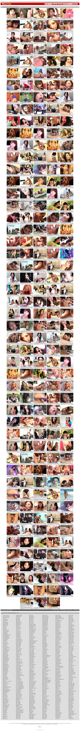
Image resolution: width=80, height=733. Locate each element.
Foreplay (30, 662)
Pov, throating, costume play (67, 126)
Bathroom (4, 671)
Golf (30, 689)
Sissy (56, 705)
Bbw (50, 175)
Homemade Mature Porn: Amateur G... (13, 246)
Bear (4, 676)
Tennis (70, 651)
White (50, 79)
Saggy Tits (57, 686)
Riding (56, 681)
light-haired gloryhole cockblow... (27, 282)
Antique (4, 640)
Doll (16, 705)
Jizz (43, 638)
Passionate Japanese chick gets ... (13, 30)
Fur (29, 669)
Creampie (62, 55)
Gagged (30, 670)
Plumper (56, 647)
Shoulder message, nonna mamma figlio (26, 54)
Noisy (43, 709)
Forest (30, 663)
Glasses (62, 19)
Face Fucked (31, 630)
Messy (43, 687)
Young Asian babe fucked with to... (67, 535)
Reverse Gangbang (58, 679)
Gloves (30, 687)
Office (43, 717)
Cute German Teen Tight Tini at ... (27, 210)
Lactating (43, 648)
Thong (70, 654)
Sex (50, 127)
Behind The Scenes (6, 681)
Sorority (70, 618)
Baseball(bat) (5, 667)
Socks (56, 718)
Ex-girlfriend (31, 625)
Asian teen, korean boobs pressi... (13, 475)
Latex (43, 650)
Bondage (4, 706)
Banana (4, 663)
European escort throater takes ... (40, 222)
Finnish (30, 647)
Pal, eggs (42, 54)
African (4, 626)
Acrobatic (4, 622)
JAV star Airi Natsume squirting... (53, 126)
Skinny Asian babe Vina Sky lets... (13, 234)
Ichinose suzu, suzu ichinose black (40, 511)
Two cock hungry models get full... (40, 138)
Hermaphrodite (31, 706)
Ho (29, 712)
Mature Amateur (45, 680)
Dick (37, 127)
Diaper (17, 700)
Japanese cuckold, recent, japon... (54, 138)
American (11, 596)
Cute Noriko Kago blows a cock (40, 90)
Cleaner (17, 650)
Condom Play (18, 663)
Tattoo (70, 647)
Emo (30, 619)
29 (58, 610)
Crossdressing (18, 674)
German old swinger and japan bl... (67, 379)
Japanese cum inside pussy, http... (13, 367)
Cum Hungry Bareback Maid (14, 511)
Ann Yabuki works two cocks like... (54, 90)
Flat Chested (31, 653)
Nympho (43, 715)
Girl (10, 175)
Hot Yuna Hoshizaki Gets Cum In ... (40, 306)
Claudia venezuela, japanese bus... (40, 499)
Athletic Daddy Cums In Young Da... (40, 523)
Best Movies (63, 610)
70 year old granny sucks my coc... (27, 331)
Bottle (4, 711)
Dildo (35, 596)
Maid (43, 672)
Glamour (30, 684)
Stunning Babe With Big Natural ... (40, 415)
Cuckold (17, 678)
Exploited (30, 629)
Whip (69, 704)
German (30, 678)
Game (30, 672)
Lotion (43, 669)
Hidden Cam (31, 707)
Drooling (17, 715)
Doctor (17, 703)
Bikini (61, 31)
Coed (17, 657)
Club (17, 656)
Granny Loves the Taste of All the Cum (13, 403)
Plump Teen (57, 646)
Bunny (17, 617)
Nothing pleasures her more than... (27, 78)
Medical (43, 683)
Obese (43, 716)
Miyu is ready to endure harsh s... (54, 42)
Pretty (56, 658)
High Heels (31, 708)
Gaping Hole (31, 674)
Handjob (30, 701)
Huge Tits (44, 619)
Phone (56, 640)
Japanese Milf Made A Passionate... (53, 114)
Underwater (71, 683)
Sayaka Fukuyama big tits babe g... (13, 54)
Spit (69, 623)
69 (3, 621)
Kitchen (43, 644)
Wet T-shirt (70, 702)
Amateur (35, 31)
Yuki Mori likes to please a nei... (40, 126)
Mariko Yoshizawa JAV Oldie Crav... (40, 186)
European (9, 67)
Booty (4, 709)
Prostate (56, 660)
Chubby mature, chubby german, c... (54, 439)
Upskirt (70, 689)
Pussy (8, 55)
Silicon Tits (57, 704)
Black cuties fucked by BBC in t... (67, 78)
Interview (43, 630)
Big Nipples (5, 691)
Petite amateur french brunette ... (67, 451)
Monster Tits (44, 700)
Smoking (56, 714)
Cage (17, 626)
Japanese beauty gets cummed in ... (54, 30)
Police (56, 649)
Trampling (70, 670)
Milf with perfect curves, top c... (40, 66)
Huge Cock (44, 617)
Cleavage (17, 651)
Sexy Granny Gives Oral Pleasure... (27, 415)
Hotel (30, 718)
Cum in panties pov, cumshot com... (40, 367)
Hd (29, 704)
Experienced (31, 628)
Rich (56, 680)
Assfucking (5, 650)
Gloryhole (30, 686)
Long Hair (44, 666)
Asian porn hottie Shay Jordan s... (13, 415)
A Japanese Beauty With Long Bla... (27, 451)
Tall (69, 644)
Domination (18, 706)
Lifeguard (44, 660)
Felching (30, 639)
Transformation (71, 672)
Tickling (70, 657)
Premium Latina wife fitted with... (67, 150)
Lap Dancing (44, 649)
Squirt (23, 404)
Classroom (18, 648)
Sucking (24, 91)
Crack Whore (18, 670)
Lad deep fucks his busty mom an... (13, 90)
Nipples (62, 67)
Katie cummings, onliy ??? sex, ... (67, 222)
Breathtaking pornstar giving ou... (13, 547)
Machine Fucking (45, 670)
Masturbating (65, 175)
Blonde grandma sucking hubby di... (27, 246)
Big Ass (24, 500)
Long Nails (44, 668)
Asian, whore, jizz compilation (14, 391)
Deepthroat (35, 79)
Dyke (30, 615)
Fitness (30, 651)
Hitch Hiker (31, 711)
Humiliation (44, 621)
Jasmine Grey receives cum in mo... (67, 427)
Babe (9, 416)
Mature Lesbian (45, 681)
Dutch (17, 717)
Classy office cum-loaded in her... (67, 559)
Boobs (35, 175)
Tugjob (70, 678)
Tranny (70, 671)
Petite (34, 404)
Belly (4, 682)
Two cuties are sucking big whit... (67, 138)
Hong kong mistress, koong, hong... (67, 282)
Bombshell (4, 705)
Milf (20, 55)
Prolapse (56, 659)
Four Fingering (31, 664)
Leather (43, 652)
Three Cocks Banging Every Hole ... (53, 391)
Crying (17, 676)
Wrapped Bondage (72, 713)
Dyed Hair (17, 718)
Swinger (70, 641)
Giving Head (31, 683)
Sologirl (70, 617)
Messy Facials (44, 688)
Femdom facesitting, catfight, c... (13, 487)
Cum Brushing (18, 681)
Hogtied (30, 713)
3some (36, 19)
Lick (10, 127)
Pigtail (56, 643)
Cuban (17, 677)
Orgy (9, 404)
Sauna (56, 690)
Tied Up (70, 658)
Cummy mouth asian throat (27, 162)
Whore (70, 706)
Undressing (70, 685)
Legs (43, 653)
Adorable (4, 623)
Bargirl (4, 666)
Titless (70, 663)
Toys (69, 668)
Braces (4, 714)
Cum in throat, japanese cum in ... (54, 222)
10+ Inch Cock (5, 615)
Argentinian (5, 643)
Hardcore (8, 43)
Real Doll (57, 673)
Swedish (70, 639)
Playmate (57, 645)
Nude (43, 710)
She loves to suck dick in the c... (27, 258)
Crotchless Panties (19, 675)
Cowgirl (62, 43)
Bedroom (4, 679)
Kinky (43, 642)
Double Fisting (18, 710)
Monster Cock (44, 699)
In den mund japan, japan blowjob (27, 18)
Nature (43, 705)
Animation (4, 638)
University (70, 687)
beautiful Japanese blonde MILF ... (40, 427)
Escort (30, 622)
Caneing (17, 628)
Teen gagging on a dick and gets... (27, 114)
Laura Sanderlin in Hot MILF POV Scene (26, 126)
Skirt (56, 708)
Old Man (56, 616)
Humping (43, 622)
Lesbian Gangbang (45, 655)
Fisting (30, 650)
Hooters (30, 716)
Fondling (30, 658)
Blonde (4, 700)
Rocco (56, 683)
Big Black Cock (65, 596)
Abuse (39, 726)
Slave (56, 709)
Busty (9, 524)
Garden (30, 675)
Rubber (56, 684)
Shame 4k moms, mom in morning (27, 90)
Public (8, 404)
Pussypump (57, 669)
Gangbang (37, 560)
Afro (3, 627)
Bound (4, 712)
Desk (17, 699)
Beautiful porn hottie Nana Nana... (53, 102)
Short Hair (57, 700)
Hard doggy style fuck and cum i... (53, 306)
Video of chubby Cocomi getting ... (40, 114)
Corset (37, 476)
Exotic (8, 19)
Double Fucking (18, 711)
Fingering (51, 19)
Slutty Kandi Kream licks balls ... (67, 415)
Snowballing (57, 716)
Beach (4, 674)
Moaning (62, 596)
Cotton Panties (18, 665)
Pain (56, 629)
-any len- (46, 3)
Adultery (4, 624)
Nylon (43, 714)
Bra (3, 713)
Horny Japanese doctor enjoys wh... (53, 559)
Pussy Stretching (58, 666)
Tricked (70, 676)
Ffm (29, 644)
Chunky (17, 644)
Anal (22, 31)
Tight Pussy (70, 660)
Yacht (69, 717)
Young (70, 718)
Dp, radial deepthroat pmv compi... (67, 355)
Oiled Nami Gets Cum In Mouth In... (53, 18)
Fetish (64, 19)
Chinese (17, 641)
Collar (17, 658)
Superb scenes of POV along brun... (54, 54)
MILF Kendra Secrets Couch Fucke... (13, 126)
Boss (4, 710)
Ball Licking (5, 660)
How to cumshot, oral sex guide (27, 583)
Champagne (18, 638)
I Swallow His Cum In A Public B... (67, 102)
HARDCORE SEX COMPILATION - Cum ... (66, 571)
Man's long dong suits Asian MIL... (13, 535)
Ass (34, 55)
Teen (69, 650)
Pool (56, 653)
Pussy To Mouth (58, 667)
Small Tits (57, 713)
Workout (70, 711)
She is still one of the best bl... (27, 547)
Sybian (70, 643)
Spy (69, 627)
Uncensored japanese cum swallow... (13, 427)
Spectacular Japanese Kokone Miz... (53, 535)
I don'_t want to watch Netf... (27, 559)
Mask (43, 676)
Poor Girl (56, 654)
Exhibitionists (31, 626)
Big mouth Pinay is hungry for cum (53, 571)
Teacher (70, 648)
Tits (20, 31)
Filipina (30, 645)
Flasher (30, 652)
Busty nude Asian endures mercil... (40, 30)
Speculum (70, 621)
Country (17, 667)
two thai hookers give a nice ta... (67, 487)
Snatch (56, 715)
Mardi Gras (44, 674)
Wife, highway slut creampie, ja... (27, 523)
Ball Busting (5, 658)
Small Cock (57, 712)
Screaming (57, 691)
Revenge (57, 678)
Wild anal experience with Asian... (53, 210)
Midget (43, 690)
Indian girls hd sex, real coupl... (27, 499)
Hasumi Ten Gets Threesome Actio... (54, 162)
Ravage (35, 560)
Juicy (43, 640)
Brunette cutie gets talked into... (67, 114)
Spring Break (71, 626)
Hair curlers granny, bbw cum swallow (27, 427)
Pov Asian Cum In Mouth (54, 451)
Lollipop (43, 665)
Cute (36, 91)
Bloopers (4, 701)
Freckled (30, 665)
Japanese (10, 19)
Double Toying (18, 712)
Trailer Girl (70, 669)
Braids (4, 715)
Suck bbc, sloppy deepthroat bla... (13, 174)
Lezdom (43, 657)
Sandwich (57, 688)
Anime (63, 31)
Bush (48, 548)
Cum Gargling (18, 684)
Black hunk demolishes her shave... (27, 595)
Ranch (56, 670)
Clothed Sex (18, 654)
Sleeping (56, 710)
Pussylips (57, 668)
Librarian (43, 658)
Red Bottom (57, 675)
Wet (69, 701)
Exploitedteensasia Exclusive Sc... (54, 487)
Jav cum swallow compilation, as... (54, 379)
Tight (69, 659)
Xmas (69, 716)
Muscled (43, 703)
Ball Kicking (5, 659)
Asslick (4, 652)
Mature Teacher (45, 682)
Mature (21, 91)
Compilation (65, 55)
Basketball (4, 669)
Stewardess (71, 629)
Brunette (63, 139)
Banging (4, 664)
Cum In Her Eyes (19, 685)
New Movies (69, 610)
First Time (31, 648)
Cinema (17, 646)
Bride (4, 717)
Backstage (4, 657)
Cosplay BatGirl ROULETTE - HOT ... (13, 318)
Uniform (65, 512)
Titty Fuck (70, 665)
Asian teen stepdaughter (68, 198)
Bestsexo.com (6, 4)
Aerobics (4, 625)
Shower (21, 452)
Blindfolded (5, 699)
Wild (47, 211)
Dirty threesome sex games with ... (27, 391)
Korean (43, 646)
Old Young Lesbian (58, 618)
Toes (69, 666)
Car (16, 630)
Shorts (56, 701)
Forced (30, 661)
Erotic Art (30, 621)
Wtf (69, 715)
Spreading (70, 625)
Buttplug (17, 624)
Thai (61, 488)
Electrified (30, 618)
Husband (43, 624)
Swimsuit (70, 640)
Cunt (17, 690)
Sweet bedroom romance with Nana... (67, 174)
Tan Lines (70, 645)
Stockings (9, 488)
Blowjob (4, 702)
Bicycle (4, 685)
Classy (17, 649)
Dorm (17, 708)
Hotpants (43, 615)
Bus (34, 500)
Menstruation (44, 686)
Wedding (70, 700)
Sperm (70, 622)
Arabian (4, 642)
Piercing (56, 642)
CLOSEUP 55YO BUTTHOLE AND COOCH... (53, 78)
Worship (70, 712)
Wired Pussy (71, 710)
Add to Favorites (7, 610)
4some (4, 620)
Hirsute (30, 710)
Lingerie (50, 512)
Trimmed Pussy (71, 677)
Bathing (4, 670)
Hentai (30, 705)
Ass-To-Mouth (5, 649)
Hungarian (44, 623)
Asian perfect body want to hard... (54, 66)
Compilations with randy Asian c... (13, 78)
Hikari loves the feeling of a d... (13, 523)
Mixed (18, 19)
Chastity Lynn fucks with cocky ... (53, 463)
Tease (70, 649)
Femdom (30, 641)
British (4, 718)
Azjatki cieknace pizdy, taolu (27, 403)
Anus (4, 641)
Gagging (30, 671)
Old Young (57, 617)
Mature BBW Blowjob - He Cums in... (53, 174)
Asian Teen (5, 647)
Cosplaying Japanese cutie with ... (67, 18)
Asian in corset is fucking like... (13, 138)
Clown (17, 655)
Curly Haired (18, 691)
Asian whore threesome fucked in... (13, 162)
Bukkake (17, 616)
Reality (38, 79)
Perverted (57, 638)
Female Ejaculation (32, 640)
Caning (17, 629)
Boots (4, 708)
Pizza (56, 644)
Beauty (4, 677)
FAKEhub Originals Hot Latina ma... (13, 102)
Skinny (21, 440)
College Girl (18, 659)
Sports (70, 624)
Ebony (64, 79)
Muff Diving (44, 702)
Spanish (70, 619)
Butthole (17, 623)
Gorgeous (31, 690)
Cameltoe (17, 627)
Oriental (37, 440)
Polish (56, 650)
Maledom (43, 673)
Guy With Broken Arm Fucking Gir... (67, 523)
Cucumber (18, 679)
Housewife (44, 616)
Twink (69, 680)
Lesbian (43, 654)
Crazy (17, 671)
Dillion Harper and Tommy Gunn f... (13, 258)
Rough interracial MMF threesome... (53, 318)
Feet (30, 638)
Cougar (48, 79)
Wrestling (70, 714)
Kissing (51, 55)
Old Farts (57, 615)
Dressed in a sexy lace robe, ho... (40, 282)
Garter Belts (31, 676)
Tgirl (7, 512)
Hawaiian (30, 703)
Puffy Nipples (57, 663)
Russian (56, 685)
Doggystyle (10, 31)
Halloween (62, 127)
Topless (70, 667)
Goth (30, 691)
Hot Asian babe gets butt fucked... (27, 30)
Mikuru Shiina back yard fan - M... (27, 102)
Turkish (70, 679)
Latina (43, 651)
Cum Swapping (18, 688)
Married (10, 103)
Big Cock (23, 428)
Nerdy (43, 706)
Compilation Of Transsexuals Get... (27, 306)
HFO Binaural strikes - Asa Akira (40, 379)
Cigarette (17, 645)
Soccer (56, 717)
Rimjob (56, 682)
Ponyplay (57, 651)
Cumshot (17, 689)
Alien (4, 629)
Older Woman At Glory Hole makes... (13, 595)
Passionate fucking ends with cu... (27, 439)
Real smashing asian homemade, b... (53, 186)
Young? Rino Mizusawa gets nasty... (40, 439)
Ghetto (30, 679)
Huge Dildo (44, 618)
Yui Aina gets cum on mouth (67, 246)
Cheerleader (18, 640)
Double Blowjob (18, 709)
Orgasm (56, 624)
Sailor (56, 687)
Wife (69, 707)
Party (22, 55)
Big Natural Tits (5, 690)
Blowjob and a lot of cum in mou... (53, 331)
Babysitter (4, 655)
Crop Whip (18, 673)
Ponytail (56, 652)
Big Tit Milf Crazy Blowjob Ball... (67, 306)
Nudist (43, 711)
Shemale (56, 699)
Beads (4, 675)
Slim (56, 711)
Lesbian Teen (44, 656)
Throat (36, 55)
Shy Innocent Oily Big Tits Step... (27, 174)
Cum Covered (18, 682)
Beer (4, 680)
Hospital (30, 717)
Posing (56, 656)
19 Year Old (5, 617)
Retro (56, 677)
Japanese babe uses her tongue (13, 18)
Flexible (30, 655)
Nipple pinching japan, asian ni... (67, 66)
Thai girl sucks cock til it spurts (67, 270)
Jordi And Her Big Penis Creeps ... (13, 306)
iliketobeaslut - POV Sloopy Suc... (13, 294)
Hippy (30, 709)
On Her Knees (57, 620)
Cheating (17, 639)
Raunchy (56, 671)
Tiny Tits (70, 662)
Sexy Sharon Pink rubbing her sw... (27, 294)
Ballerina (4, 661)
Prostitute (57, 661)
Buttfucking (18, 622)
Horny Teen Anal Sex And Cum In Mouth (66, 499)
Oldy (34, 187)
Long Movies (75, 610)
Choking (65, 115)
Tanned (70, 646)
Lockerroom (44, 664)
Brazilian (4, 716)
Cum (17, 680)
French (30, 666)
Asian (24, 19)
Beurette (4, 684)
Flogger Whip (31, 656)
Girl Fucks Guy (31, 681)
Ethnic (30, 623)
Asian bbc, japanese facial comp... (67, 54)
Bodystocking (5, 704)
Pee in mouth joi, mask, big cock (67, 583)
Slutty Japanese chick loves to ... (13, 331)
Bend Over (5, 683)
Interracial (8, 79)
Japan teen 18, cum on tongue (40, 270)
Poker (56, 648)
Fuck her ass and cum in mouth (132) (13, 571)
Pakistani (57, 630)
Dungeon (17, 716)
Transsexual (71, 673)
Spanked (70, 620)
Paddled (56, 628)
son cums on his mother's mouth (40, 42)
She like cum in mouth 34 (54, 595)
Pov (56, 657)
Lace (43, 647)
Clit (16, 652)
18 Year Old (5, 616)
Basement (4, 668)
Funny (30, 668)
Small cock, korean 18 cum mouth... (53, 583)
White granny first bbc (14, 222)
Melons (43, 685)
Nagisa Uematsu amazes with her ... (40, 463)
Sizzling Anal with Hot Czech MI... (13, 66)
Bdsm (61, 584)
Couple (64, 416)
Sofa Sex (70, 615)
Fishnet (30, 649)
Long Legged (44, 667)
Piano (56, 641)
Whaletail (70, 703)
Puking (56, 664)
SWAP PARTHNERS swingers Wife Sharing (66, 258)
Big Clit (4, 688)
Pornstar (10, 91)
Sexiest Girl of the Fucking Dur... (40, 174)
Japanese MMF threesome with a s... (67, 90)
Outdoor (56, 627)
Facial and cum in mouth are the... (40, 535)
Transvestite (71, 674)
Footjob (30, 660)
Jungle (43, 641)
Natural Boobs (44, 704)
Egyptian (30, 617)
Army (4, 644)
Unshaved (70, 688)
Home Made (36, 500)
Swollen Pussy (71, 642)
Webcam (70, 699)
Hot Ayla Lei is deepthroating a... (40, 210)
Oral (56, 623)
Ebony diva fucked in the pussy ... (40, 391)
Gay (37, 524)
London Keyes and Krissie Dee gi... (27, 222)
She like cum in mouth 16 (14, 114)
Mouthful (43, 701)
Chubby (17, 643)
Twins (69, 681)
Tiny (69, 661)
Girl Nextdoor (31, 682)
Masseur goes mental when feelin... (67, 42)
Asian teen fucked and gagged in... (53, 355)
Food (30, 659)
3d (3, 618)
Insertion (36, 187)
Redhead (57, 676)
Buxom (17, 625)
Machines (44, 671)
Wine (69, 709)
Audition (4, 653)
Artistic (4, 645)
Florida (30, 657)
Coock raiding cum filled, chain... (67, 475)
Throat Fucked (71, 656)
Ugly (69, 682)
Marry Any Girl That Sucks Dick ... (27, 198)
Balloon (4, 662)
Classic (17, 647)
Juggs (8, 91)
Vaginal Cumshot (71, 691)
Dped (17, 713)
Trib (69, 675)
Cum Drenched (18, 683)
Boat (3, 703)
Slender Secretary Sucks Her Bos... (27, 42)
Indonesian (44, 627)
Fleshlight (30, 654)
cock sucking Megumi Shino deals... (40, 318)
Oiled (43, 718)
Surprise (70, 638)
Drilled (17, 714)
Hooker (30, 715)
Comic (17, 660)
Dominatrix (18, 707)
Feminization (31, 642)
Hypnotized (44, 625)
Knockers (43, 645)
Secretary (24, 43)
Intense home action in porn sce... (67, 30)
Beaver (4, 678)
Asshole (4, 651)
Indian (43, 626)
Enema (30, 620)
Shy (56, 703)
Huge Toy (44, 620)
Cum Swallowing (12, 428)
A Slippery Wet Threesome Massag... (13, 42)
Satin (56, 689)
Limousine (44, 661)
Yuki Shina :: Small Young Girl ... (13, 270)
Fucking (23, 103)
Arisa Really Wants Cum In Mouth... (40, 258)
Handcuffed (31, 700)
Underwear (70, 684)
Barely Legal (5, 665)
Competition (18, 661)
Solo (69, 616)
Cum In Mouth (42, 234)
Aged (4, 628)
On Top (56, 621)
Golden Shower (31, 688)
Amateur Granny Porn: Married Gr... (40, 198)
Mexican (43, 689)
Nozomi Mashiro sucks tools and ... (67, 162)
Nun (43, 712)
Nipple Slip (44, 707)
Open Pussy (57, 622)
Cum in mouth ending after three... (40, 18)
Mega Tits (44, 684)
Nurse (8, 163)
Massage (43, 677)
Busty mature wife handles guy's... (40, 571)
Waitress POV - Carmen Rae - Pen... (40, 78)
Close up (17, 653)
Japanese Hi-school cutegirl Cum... (40, 102)
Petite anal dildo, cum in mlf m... (40, 403)
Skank (56, 706)
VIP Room (70, 690)
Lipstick (43, 663)
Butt (16, 621)
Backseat (4, 656)
